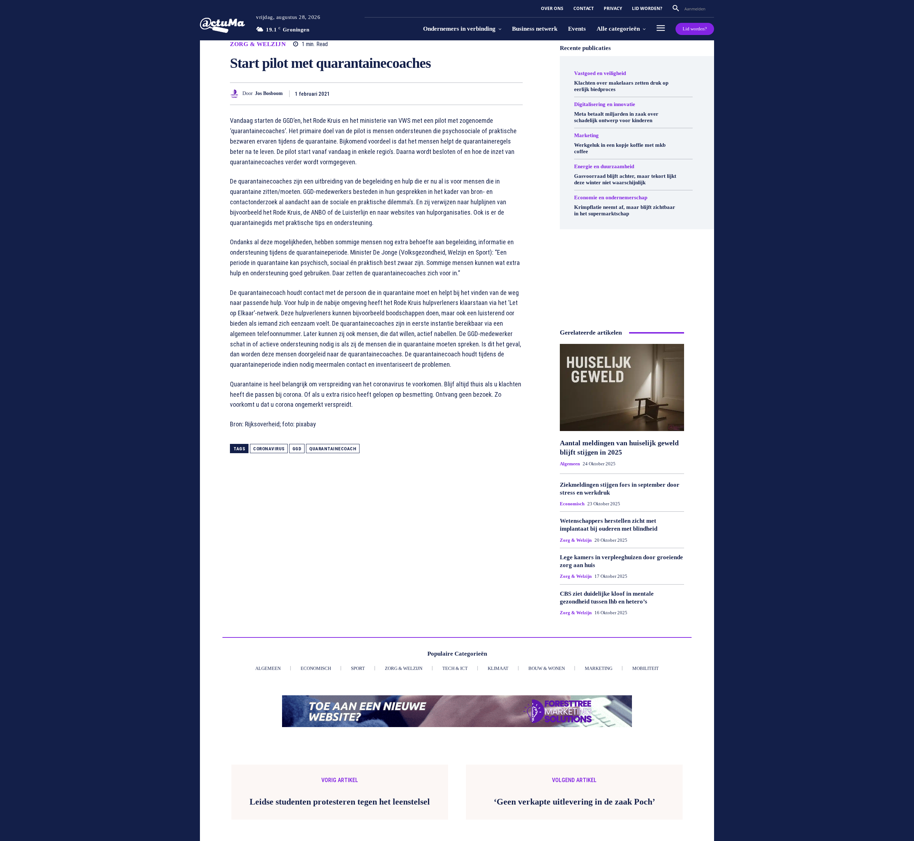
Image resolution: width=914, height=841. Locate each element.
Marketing (586, 135)
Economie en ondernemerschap (610, 197)
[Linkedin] (465, 93)
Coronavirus (269, 448)
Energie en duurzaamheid (604, 166)
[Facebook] (400, 93)
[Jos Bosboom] (236, 93)
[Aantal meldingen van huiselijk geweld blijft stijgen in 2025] (622, 387)
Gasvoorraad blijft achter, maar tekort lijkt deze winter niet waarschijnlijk (625, 179)
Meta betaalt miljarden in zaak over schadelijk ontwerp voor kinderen (616, 117)
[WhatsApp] (449, 93)
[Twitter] (416, 93)
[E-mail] (482, 93)
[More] (515, 93)
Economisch (572, 503)
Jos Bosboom (269, 93)
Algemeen (570, 463)
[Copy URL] (498, 93)
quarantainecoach (332, 448)
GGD (297, 448)
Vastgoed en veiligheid (600, 73)
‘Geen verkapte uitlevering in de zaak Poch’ (574, 801)
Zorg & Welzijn (258, 44)
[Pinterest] (433, 93)
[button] (675, 8)
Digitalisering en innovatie (604, 104)
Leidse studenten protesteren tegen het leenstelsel (340, 801)
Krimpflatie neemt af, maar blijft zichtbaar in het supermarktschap (624, 210)
